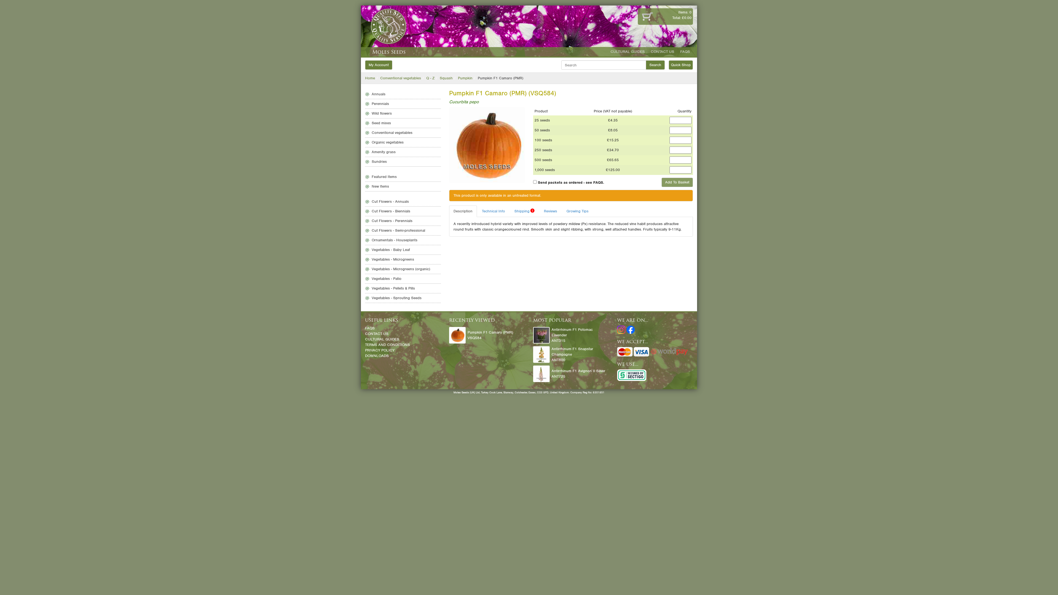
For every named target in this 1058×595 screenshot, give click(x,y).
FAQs (685, 51)
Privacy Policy (380, 350)
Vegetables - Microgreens (393, 259)
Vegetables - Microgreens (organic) (401, 269)
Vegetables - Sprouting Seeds (397, 298)
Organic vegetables (388, 142)
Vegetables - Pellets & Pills (393, 288)
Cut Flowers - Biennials (391, 211)
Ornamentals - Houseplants (394, 240)
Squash (446, 78)
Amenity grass (384, 152)
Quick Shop (681, 65)
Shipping (523, 211)
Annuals (378, 94)
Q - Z (430, 78)
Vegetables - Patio (386, 278)
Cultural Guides (628, 51)
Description (463, 211)
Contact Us (662, 51)
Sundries (379, 161)
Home (370, 78)
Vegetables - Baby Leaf (391, 249)
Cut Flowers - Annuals (390, 201)
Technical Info (493, 211)
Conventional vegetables (400, 78)
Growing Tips (577, 211)
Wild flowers (382, 113)
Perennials (380, 103)
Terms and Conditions (387, 344)
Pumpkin (465, 78)
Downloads (377, 355)
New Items (380, 186)
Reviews (550, 211)
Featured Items (384, 176)
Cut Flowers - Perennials (392, 220)
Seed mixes (381, 123)
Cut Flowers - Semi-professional (398, 230)
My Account (379, 65)
